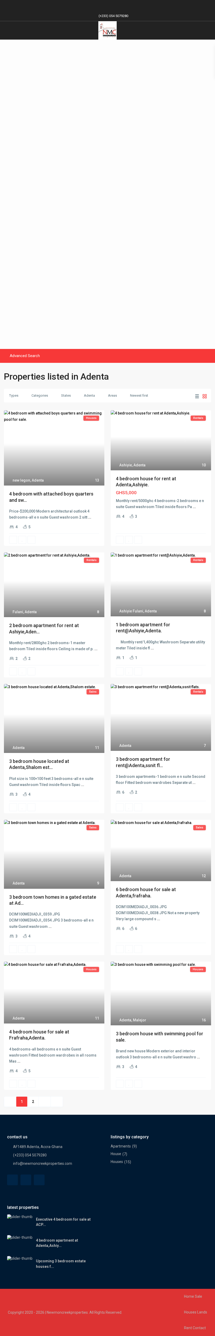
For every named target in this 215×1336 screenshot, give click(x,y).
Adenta (89, 395)
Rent (188, 1328)
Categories (39, 395)
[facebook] (91, 5)
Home (189, 1296)
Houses (117, 1162)
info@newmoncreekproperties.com (42, 1163)
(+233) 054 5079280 (113, 16)
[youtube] (113, 5)
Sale (198, 1296)
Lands (202, 1312)
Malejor (139, 1020)
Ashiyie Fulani (131, 611)
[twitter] (25, 1180)
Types (13, 395)
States (66, 395)
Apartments (121, 1146)
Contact (199, 1328)
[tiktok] (102, 5)
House (116, 1154)
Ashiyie (125, 465)
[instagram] (123, 5)
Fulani (18, 612)
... (89, 517)
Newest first (139, 395)
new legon (21, 480)
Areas (112, 395)
